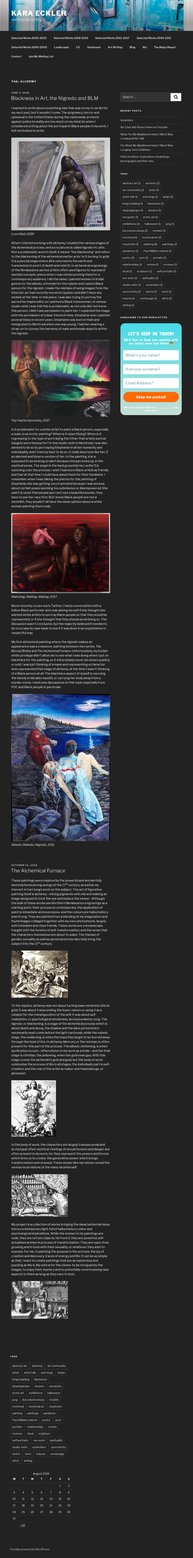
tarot (167, 291)
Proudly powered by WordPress (30, 1549)
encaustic (130, 217)
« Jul (22, 1525)
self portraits (166, 271)
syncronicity (132, 291)
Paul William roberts (157, 251)
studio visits (132, 284)
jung (170, 223)
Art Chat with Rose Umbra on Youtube (144, 127)
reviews (170, 264)
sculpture (144, 271)
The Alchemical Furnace (38, 870)
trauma (129, 298)
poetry (128, 257)
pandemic (130, 251)
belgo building (133, 203)
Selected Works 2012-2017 (112, 38)
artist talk (130, 196)
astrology (150, 196)
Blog (133, 47)
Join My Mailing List (41, 56)
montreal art (151, 237)
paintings (169, 244)
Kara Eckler (39, 13)
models (159, 230)
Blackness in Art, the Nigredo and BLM (54, 98)
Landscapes (61, 47)
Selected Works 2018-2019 (71, 38)
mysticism (131, 244)
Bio (145, 47)
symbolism (154, 284)
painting (150, 244)
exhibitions (131, 223)
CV (78, 47)
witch (167, 298)
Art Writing (115, 47)
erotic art (150, 217)
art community (133, 190)
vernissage (148, 298)
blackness (156, 203)
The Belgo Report (165, 47)
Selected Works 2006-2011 (154, 38)
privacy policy (165, 407)
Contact (16, 56)
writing (128, 305)
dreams (154, 210)
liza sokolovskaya (135, 230)
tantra (151, 291)
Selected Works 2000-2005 (29, 47)
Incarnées (126, 120)
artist (154, 190)
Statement (94, 47)
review (153, 264)
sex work (130, 278)
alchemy (153, 183)
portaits (159, 257)
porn (143, 257)
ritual (127, 271)
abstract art (132, 183)
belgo (168, 196)
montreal (130, 237)
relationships (132, 264)
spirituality (150, 278)
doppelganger (133, 210)
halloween (153, 223)
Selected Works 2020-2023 (29, 38)
